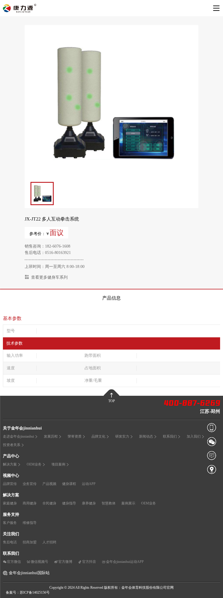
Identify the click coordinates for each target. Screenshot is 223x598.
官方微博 (65, 562)
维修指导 (30, 523)
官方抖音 (89, 562)
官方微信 (14, 562)
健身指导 (69, 503)
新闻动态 (146, 436)
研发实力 (122, 436)
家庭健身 (10, 503)
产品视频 (49, 484)
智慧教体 (109, 503)
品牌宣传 (10, 484)
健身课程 (69, 484)
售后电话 (10, 542)
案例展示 (128, 503)
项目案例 (58, 464)
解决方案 (10, 464)
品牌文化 (98, 436)
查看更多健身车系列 (49, 277)
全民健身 (49, 503)
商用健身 (30, 503)
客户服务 (10, 523)
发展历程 (51, 436)
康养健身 (89, 503)
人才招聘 (49, 542)
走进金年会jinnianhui (18, 436)
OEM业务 (34, 464)
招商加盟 (30, 542)
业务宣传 (30, 484)
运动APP (89, 484)
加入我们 (194, 436)
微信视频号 (39, 562)
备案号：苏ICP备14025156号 (28, 592)
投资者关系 (11, 445)
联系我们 (170, 436)
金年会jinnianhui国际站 (29, 573)
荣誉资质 (75, 436)
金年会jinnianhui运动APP (125, 562)
